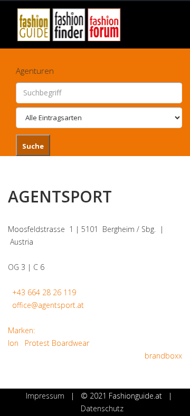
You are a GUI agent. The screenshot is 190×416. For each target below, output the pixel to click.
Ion (13, 343)
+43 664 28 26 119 (44, 292)
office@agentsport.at (48, 305)
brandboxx (163, 356)
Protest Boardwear (57, 343)
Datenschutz (102, 408)
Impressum (45, 396)
